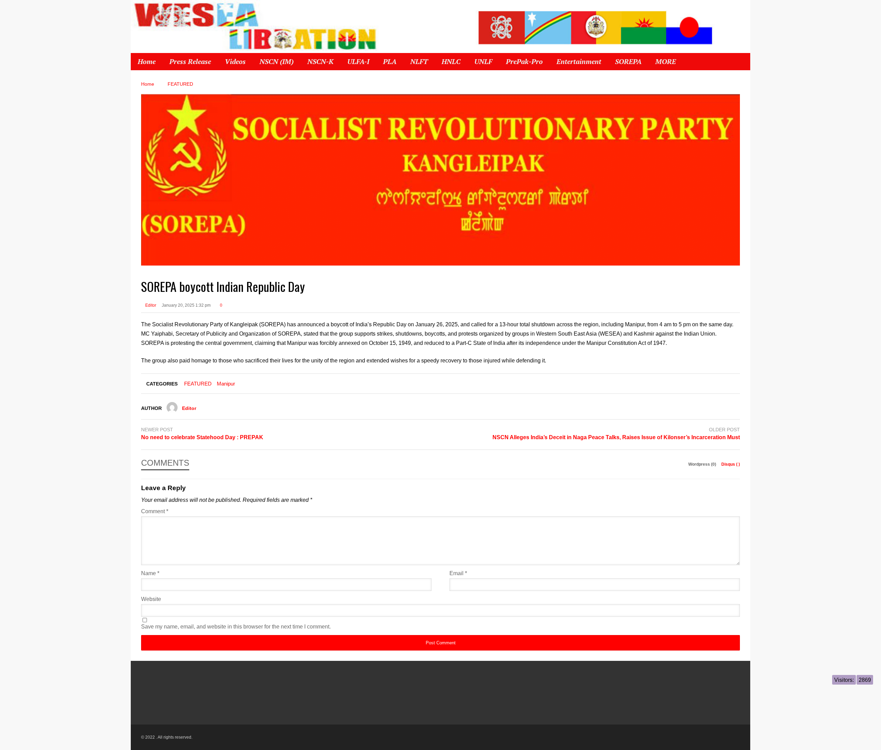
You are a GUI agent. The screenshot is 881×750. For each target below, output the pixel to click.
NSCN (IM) (276, 61)
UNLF (483, 61)
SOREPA (628, 61)
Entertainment (578, 61)
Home (147, 61)
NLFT (419, 61)
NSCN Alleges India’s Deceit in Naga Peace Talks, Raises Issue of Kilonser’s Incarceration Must (616, 437)
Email (458, 573)
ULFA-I (358, 61)
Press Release (190, 61)
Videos (235, 61)
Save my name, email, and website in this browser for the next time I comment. (236, 627)
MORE (666, 61)
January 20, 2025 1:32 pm (186, 305)
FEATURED (198, 384)
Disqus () (730, 464)
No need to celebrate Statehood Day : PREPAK (202, 437)
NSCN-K (320, 61)
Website (151, 599)
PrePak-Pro (524, 61)
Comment (154, 511)
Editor (150, 305)
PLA (389, 61)
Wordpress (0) (702, 464)
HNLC (451, 61)
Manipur (226, 384)
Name (150, 573)
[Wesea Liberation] (255, 29)
